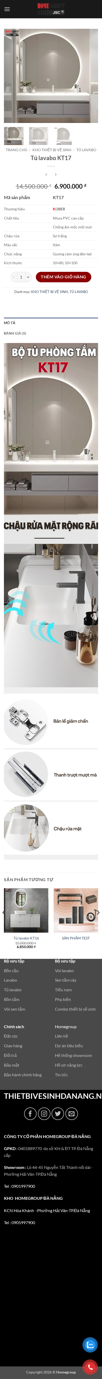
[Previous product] (56, 175)
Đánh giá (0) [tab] (15, 333)
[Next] (89, 75)
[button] (7, 9)
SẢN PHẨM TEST (76, 938)
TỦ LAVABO (86, 150)
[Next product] (46, 175)
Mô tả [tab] (9, 323)
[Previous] (12, 75)
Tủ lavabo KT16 (26, 938)
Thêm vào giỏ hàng (63, 276)
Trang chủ (16, 150)
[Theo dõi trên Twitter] (58, 1113)
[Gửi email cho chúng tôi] (71, 1113)
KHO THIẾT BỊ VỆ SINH (51, 150)
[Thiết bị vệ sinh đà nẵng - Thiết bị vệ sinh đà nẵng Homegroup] (51, 9)
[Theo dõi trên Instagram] (44, 1113)
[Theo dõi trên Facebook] (30, 1113)
